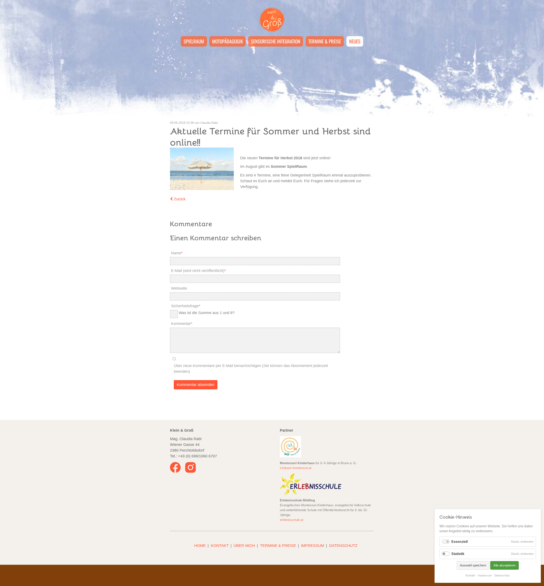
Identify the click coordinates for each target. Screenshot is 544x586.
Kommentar (181, 323)
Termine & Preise (324, 41)
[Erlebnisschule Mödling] (310, 484)
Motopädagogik (227, 41)
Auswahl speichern (473, 565)
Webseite (179, 288)
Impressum (312, 545)
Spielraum (194, 41)
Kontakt (220, 545)
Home (200, 545)
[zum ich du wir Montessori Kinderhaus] (290, 446)
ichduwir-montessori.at (295, 468)
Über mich (244, 545)
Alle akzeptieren (504, 565)
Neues (354, 41)
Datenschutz (343, 545)
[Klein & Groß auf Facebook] (176, 471)
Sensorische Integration (275, 41)
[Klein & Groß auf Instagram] (190, 471)
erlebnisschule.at (291, 520)
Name (176, 252)
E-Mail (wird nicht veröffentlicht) (198, 270)
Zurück (180, 199)
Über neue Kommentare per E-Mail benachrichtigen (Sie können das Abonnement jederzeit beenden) (251, 369)
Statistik (457, 554)
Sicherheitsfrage (185, 305)
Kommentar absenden (195, 385)
